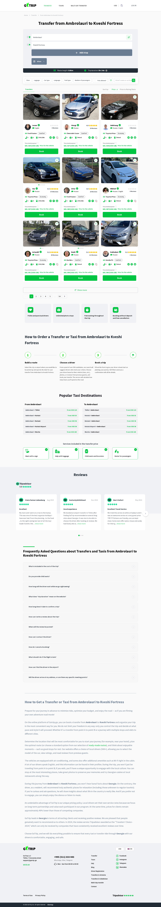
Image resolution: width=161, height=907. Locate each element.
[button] (25, 170)
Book (41, 151)
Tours (93, 860)
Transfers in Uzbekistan (99, 879)
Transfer (34, 15)
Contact (94, 886)
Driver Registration (97, 871)
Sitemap (50, 905)
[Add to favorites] (57, 97)
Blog (92, 867)
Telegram (69, 860)
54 (60, 296)
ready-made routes (97, 745)
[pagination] (25, 296)
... (55, 296)
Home (26, 15)
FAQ (92, 863)
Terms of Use (28, 895)
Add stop (84, 52)
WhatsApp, (58, 860)
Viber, (64, 860)
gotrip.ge (26, 864)
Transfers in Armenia (98, 875)
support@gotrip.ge (30, 860)
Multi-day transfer (97, 883)
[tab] (80, 566)
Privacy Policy (40, 895)
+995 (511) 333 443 (64, 856)
